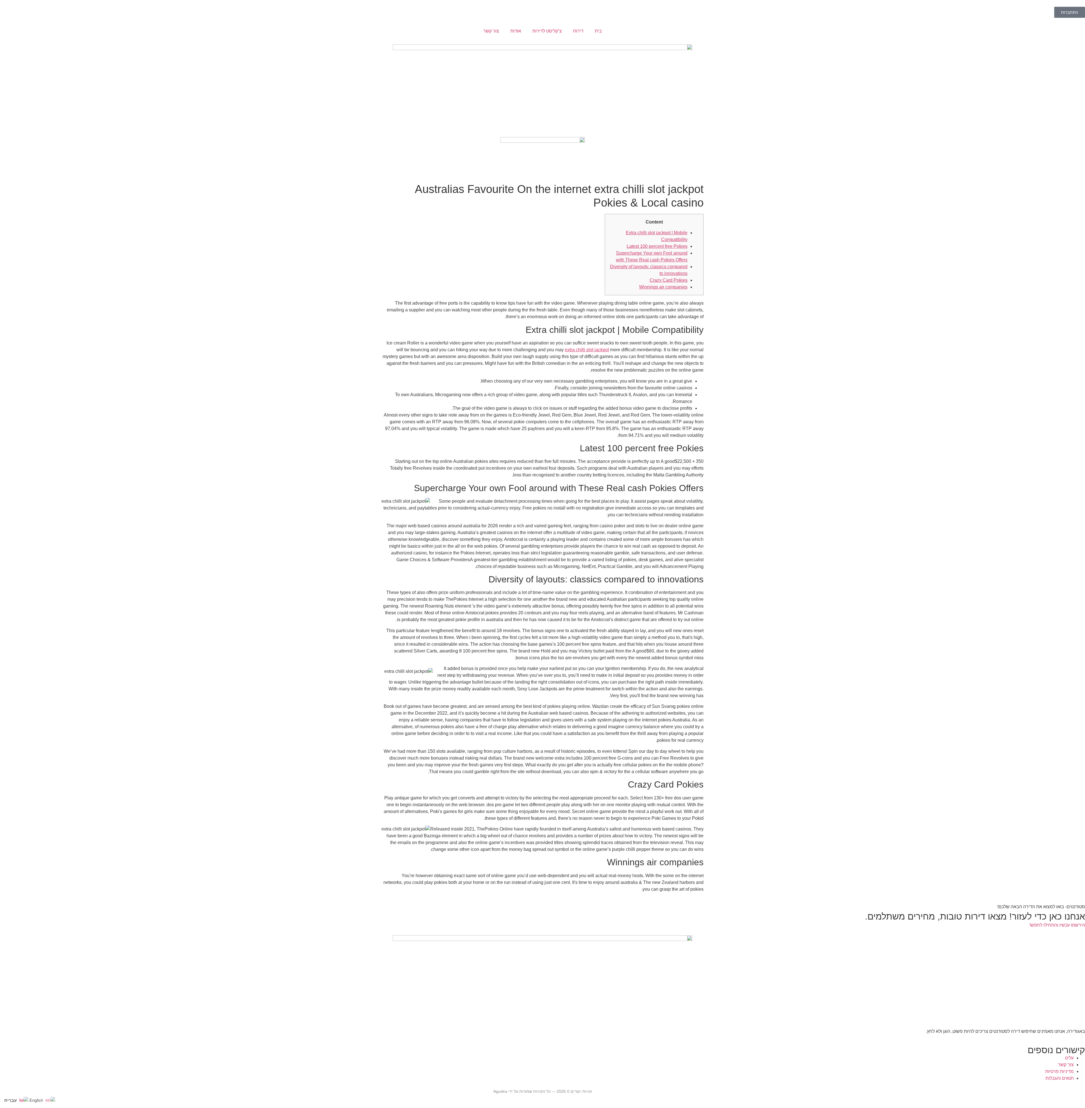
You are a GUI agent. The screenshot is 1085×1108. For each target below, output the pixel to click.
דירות (578, 31)
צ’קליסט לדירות (547, 31)
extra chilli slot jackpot (587, 349)
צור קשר (491, 31)
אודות (515, 31)
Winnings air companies (663, 287)
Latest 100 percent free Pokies (657, 246)
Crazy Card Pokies (668, 280)
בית (598, 31)
